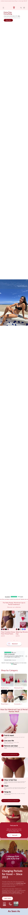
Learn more (7, 898)
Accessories (17, 704)
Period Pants (4, 704)
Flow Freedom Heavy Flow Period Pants (8, 633)
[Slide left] (11, 640)
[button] (3, 7)
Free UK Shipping (14, 0)
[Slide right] (16, 640)
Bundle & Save (5, 688)
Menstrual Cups (18, 688)
